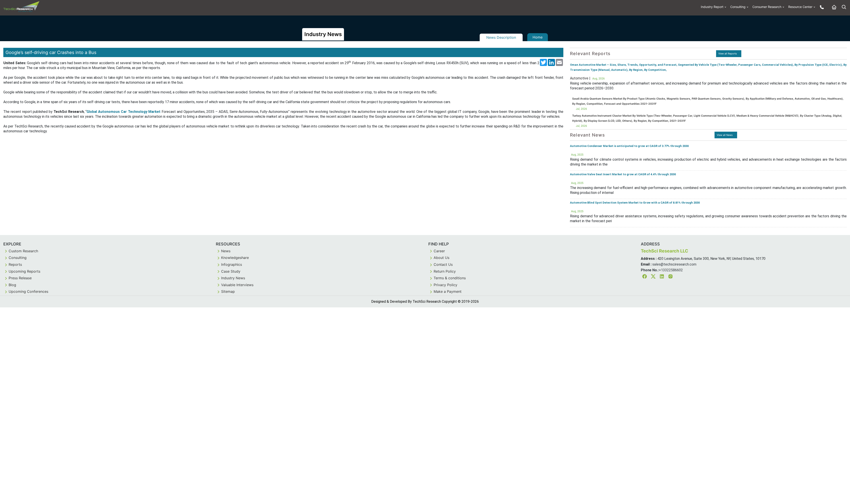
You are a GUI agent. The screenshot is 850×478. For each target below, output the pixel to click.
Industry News (233, 278)
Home (538, 37)
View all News (725, 135)
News (225, 251)
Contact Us (443, 264)
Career (439, 251)
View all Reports (727, 53)
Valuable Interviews (237, 285)
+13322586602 (671, 270)
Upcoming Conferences (28, 291)
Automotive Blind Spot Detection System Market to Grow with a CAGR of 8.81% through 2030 (635, 202)
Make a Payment (448, 291)
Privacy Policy (445, 285)
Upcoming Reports (24, 271)
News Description (501, 37)
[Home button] (833, 7)
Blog (12, 285)
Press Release (20, 278)
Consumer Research (766, 7)
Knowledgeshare (235, 257)
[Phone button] (821, 7)
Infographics (231, 264)
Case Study (230, 271)
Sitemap (228, 291)
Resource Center (800, 7)
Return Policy (445, 271)
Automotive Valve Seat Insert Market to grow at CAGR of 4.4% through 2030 (623, 174)
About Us (441, 257)
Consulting (738, 7)
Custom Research (23, 251)
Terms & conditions (450, 278)
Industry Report (712, 7)
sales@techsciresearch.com (674, 264)
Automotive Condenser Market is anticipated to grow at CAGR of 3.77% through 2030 (629, 146)
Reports (15, 264)
